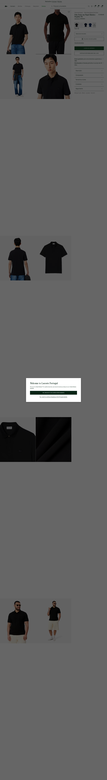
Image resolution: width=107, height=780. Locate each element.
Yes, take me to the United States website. (53, 392)
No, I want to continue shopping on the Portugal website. (53, 396)
